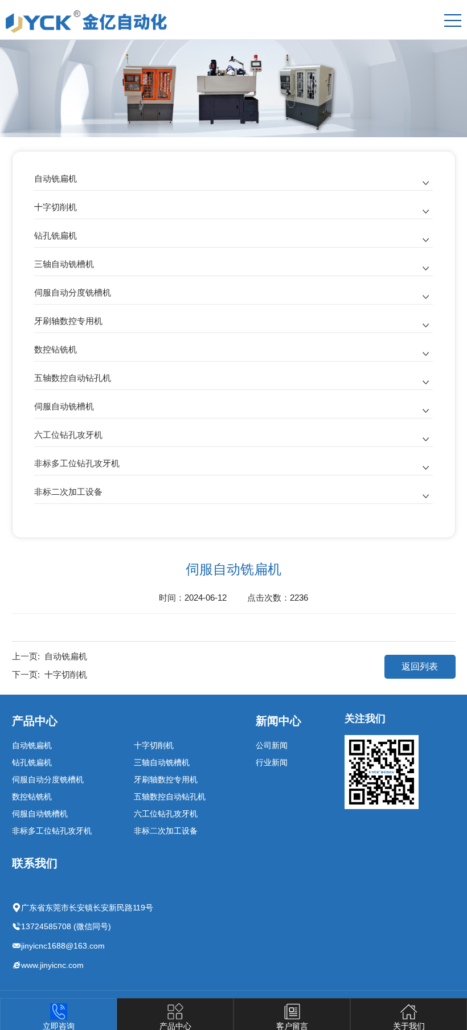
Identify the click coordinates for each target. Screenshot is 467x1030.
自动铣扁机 (55, 178)
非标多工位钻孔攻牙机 (77, 463)
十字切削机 (55, 207)
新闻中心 (278, 721)
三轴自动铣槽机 (64, 264)
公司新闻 (272, 745)
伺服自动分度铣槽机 (72, 292)
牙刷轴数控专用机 (68, 321)
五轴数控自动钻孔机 (72, 378)
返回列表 (420, 666)
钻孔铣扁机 (55, 235)
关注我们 (365, 718)
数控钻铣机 (55, 349)
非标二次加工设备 (68, 491)
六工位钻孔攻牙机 (68, 435)
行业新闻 (272, 762)
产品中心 (35, 721)
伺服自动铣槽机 (64, 406)
